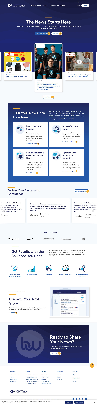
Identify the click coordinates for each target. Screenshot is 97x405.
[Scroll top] (92, 365)
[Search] (78, 2)
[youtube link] (79, 399)
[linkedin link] (76, 399)
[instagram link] (86, 399)
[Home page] (16, 5)
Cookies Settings (69, 402)
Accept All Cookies (79, 402)
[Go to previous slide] (4, 211)
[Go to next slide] (93, 211)
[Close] (94, 402)
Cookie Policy (19, 402)
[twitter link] (73, 399)
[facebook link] (82, 399)
